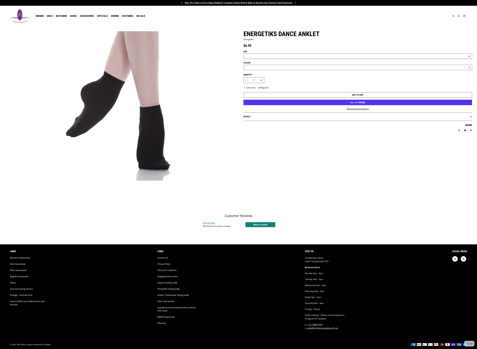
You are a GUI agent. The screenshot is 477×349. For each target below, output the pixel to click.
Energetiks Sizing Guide (168, 288)
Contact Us (162, 257)
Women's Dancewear (20, 257)
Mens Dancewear (18, 270)
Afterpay (161, 323)
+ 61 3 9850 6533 (314, 324)
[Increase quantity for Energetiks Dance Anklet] (261, 80)
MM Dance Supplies (25, 344)
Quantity (247, 75)
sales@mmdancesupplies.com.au (322, 328)
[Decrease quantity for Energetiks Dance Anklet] (246, 80)
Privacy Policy (163, 263)
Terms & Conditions (166, 270)
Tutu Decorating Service (21, 288)
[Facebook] (455, 259)
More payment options (358, 108)
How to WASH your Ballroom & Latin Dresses (27, 303)
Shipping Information (167, 276)
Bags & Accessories (19, 276)
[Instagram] (463, 259)
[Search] (453, 16)
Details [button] (246, 116)
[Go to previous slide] (182, 3)
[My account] (459, 16)
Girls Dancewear (18, 263)
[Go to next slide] (295, 3)
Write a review (260, 224)
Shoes (13, 282)
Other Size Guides (166, 301)
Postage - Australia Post (21, 295)
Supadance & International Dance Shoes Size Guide (176, 309)
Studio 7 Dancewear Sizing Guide (173, 295)
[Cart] (464, 16)
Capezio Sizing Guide (167, 282)
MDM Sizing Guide (166, 316)
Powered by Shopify (42, 344)
